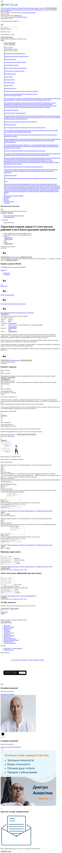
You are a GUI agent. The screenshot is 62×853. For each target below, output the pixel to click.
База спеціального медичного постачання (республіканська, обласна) (37, 103)
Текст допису (18, 584)
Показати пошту (8, 243)
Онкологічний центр (46, 153)
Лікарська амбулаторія (20, 140)
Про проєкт (14, 8)
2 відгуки (5, 220)
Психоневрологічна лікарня (51, 162)
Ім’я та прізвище (20, 560)
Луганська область (9, 71)
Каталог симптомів (15, 9)
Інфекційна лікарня (14, 130)
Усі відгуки (42, 8)
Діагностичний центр (22, 119)
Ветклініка (7, 110)
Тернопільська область (10, 88)
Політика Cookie (8, 641)
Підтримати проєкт (33, 8)
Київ (9, 321)
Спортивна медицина (23, 169)
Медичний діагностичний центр (49, 145)
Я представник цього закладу (10, 586)
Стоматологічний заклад (47, 171)
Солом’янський (12, 323)
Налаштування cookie (10, 643)
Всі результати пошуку (6, 37)
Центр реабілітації (21, 190)
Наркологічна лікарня (24, 150)
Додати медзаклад (6, 8)
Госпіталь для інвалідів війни (17, 113)
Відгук (2, 613)
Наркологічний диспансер (38, 150)
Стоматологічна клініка (51, 169)
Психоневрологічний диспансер (13, 164)
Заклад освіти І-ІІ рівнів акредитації (22, 127)
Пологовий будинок (54, 158)
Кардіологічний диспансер (11, 134)
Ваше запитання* (5, 534)
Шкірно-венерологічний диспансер (13, 195)
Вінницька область (9, 53)
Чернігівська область (31, 94)
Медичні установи (9, 627)
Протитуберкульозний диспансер (42, 159)
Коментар (17, 558)
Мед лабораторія (8, 145)
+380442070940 (8, 238)
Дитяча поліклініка (36, 117)
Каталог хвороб (5, 9)
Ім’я (17, 589)
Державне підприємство (11, 116)
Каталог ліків (53, 9)
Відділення (7, 273)
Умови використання (13, 511)
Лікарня (13, 139)
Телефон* (3, 507)
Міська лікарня (46, 146)
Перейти (3, 270)
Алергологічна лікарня (10, 98)
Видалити (10, 212)
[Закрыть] (1, 610)
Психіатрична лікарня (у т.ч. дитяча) (43, 161)
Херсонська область (20, 91)
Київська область (9, 68)
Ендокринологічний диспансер (28, 121)
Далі (8, 514)
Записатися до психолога (7, 694)
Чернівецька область (20, 94)
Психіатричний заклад (25, 162)
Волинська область (20, 53)
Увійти (2, 40)
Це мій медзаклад (15, 257)
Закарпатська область (10, 62)
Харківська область (9, 91)
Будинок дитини (22, 104)
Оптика (54, 153)
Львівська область (19, 71)
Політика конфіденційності (11, 640)
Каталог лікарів (25, 9)
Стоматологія (7, 172)
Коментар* (4, 500)
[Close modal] (1, 517)
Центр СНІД (39, 191)
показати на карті (37, 325)
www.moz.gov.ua (13, 17)
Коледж (55, 134)
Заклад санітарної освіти (38, 127)
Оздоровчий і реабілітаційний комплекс (15, 153)
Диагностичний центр (41, 116)
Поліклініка (35, 158)
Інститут (6, 130)
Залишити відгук (5, 379)
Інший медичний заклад (24, 132)
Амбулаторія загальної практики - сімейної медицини (39, 98)
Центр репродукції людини (16, 191)
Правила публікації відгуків (44, 511)
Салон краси (7, 169)
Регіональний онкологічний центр (33, 166)
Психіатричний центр (38, 162)
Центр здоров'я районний (11, 188)
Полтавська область (9, 79)
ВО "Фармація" (14, 110)
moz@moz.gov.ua (22, 17)
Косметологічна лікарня (10, 136)
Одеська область (8, 76)
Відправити (4, 597)
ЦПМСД (6, 193)
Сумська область (8, 85)
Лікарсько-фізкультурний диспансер (37, 140)
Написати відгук (5, 257)
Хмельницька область (32, 91)
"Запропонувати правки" (11, 260)
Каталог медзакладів (51, 8)
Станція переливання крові (37, 169)
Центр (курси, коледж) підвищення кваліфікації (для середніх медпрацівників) (25, 184)
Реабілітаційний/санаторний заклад (14, 166)
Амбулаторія (20, 98)
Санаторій (14, 169)
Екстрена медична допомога (12, 121)
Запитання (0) (11, 377)
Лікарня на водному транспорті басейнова (44, 139)
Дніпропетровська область (11, 56)
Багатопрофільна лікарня (11, 103)
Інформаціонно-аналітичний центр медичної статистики (36, 130)
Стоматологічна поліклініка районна (30, 171)
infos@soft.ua (32, 12)
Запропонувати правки (26, 257)
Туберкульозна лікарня (10, 175)
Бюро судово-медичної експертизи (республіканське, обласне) (33, 107)
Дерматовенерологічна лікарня (26, 116)
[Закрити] (2, 210)
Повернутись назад (6, 851)
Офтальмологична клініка (27, 155)
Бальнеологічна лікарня (10, 104)
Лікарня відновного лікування (24, 139)
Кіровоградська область (20, 68)
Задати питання (14, 608)
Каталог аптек (45, 9)
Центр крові (21, 188)
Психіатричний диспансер (11, 162)
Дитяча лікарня (26, 117)
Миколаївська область (10, 74)
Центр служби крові (30, 191)
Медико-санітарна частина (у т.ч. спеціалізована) (27, 145)
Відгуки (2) (3, 377)
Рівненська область (9, 82)
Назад (2, 512)
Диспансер (51, 116)
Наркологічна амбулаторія (11, 150)
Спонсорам (7, 631)
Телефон (18, 563)
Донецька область (24, 56)
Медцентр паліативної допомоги (33, 146)
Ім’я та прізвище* (5, 504)
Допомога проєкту (9, 633)
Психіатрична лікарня (26, 161)
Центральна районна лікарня (51, 191)
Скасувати (3, 212)
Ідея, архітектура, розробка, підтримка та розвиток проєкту (27, 660)
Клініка (34, 134)
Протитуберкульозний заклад (12, 161)
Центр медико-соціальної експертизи (35, 188)
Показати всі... (4, 314)
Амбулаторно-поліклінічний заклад (37, 100)
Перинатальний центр (25, 158)
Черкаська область (9, 94)
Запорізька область (21, 62)
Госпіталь (6, 113)
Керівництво (10, 436)
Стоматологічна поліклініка (12, 171)
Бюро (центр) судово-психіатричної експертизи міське (34, 105)
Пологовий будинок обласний (12, 159)
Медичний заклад (9, 146)
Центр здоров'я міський (29, 187)
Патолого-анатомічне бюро (11, 158)
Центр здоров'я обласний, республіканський (48, 187)
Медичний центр (19, 146)
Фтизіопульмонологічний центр (48, 178)
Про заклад (7, 274)
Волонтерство (8, 628)
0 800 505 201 (17, 15)
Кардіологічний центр (25, 134)
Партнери (6, 630)
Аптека (49, 100)
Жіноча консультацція (10, 124)
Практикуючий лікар (27, 159)
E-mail (17, 561)
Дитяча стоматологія (10, 119)
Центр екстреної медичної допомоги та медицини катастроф (32, 185)
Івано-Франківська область (11, 65)
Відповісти (3, 415)
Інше (53, 130)
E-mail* (3, 506)
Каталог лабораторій (35, 9)
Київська (10, 319)
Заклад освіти (8, 127)
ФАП (5, 178)
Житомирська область (10, 59)
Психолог (25, 8)
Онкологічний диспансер (33, 153)
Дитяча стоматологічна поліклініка (51, 117)
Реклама (20, 8)
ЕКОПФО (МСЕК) (9, 635)
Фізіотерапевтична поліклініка (30, 178)
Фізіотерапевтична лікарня (14, 178)
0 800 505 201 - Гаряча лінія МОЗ (13, 648)
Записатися (18, 747)
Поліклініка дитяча (44, 158)
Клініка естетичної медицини (44, 134)
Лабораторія (7, 139)
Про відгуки (7, 637)
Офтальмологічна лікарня (42, 155)
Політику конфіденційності (27, 511)
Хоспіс (6, 181)
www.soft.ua (25, 12)
